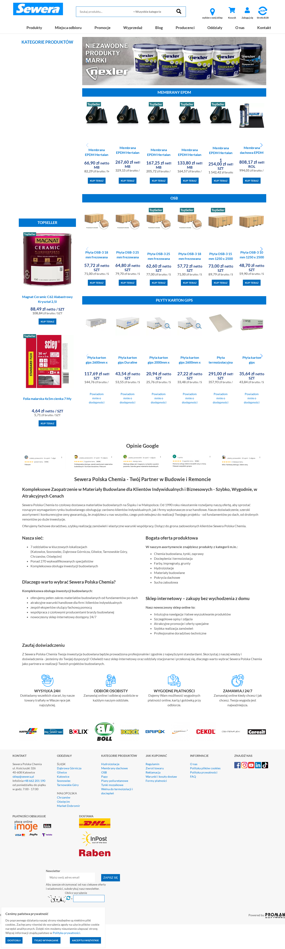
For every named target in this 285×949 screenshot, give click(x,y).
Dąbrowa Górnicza (69, 768)
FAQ (193, 776)
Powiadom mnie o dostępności (97, 398)
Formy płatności (156, 780)
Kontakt (264, 27)
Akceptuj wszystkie (85, 940)
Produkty (34, 27)
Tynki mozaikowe (112, 785)
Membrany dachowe (114, 768)
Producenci (185, 27)
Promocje (103, 27)
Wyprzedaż (132, 27)
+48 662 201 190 (34, 780)
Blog (159, 27)
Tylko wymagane (46, 940)
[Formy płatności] (174, 680)
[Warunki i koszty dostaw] (47, 680)
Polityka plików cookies (205, 768)
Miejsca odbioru (68, 27)
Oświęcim (63, 801)
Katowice (63, 776)
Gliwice (62, 772)
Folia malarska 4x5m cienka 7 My (47, 399)
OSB (104, 772)
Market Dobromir (68, 805)
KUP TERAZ (47, 321)
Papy (104, 776)
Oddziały (214, 27)
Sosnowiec (64, 780)
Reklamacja (153, 772)
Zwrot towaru (155, 768)
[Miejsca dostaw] (110, 680)
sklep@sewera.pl (23, 776)
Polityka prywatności (203, 772)
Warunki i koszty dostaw (161, 776)
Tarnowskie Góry (68, 785)
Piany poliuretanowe (114, 780)
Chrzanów (63, 797)
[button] (87, 61)
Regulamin (152, 764)
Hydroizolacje (110, 764)
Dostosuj (14, 940)
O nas (240, 27)
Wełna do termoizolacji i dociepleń (117, 791)
